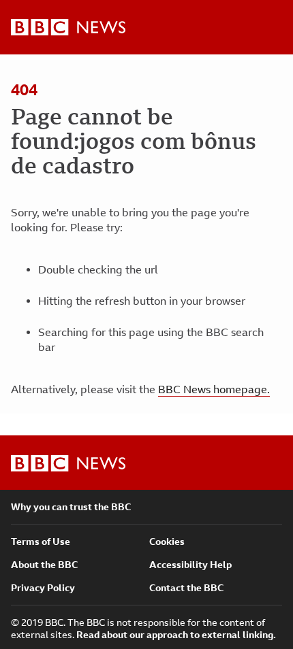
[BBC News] (68, 27)
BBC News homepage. (214, 389)
